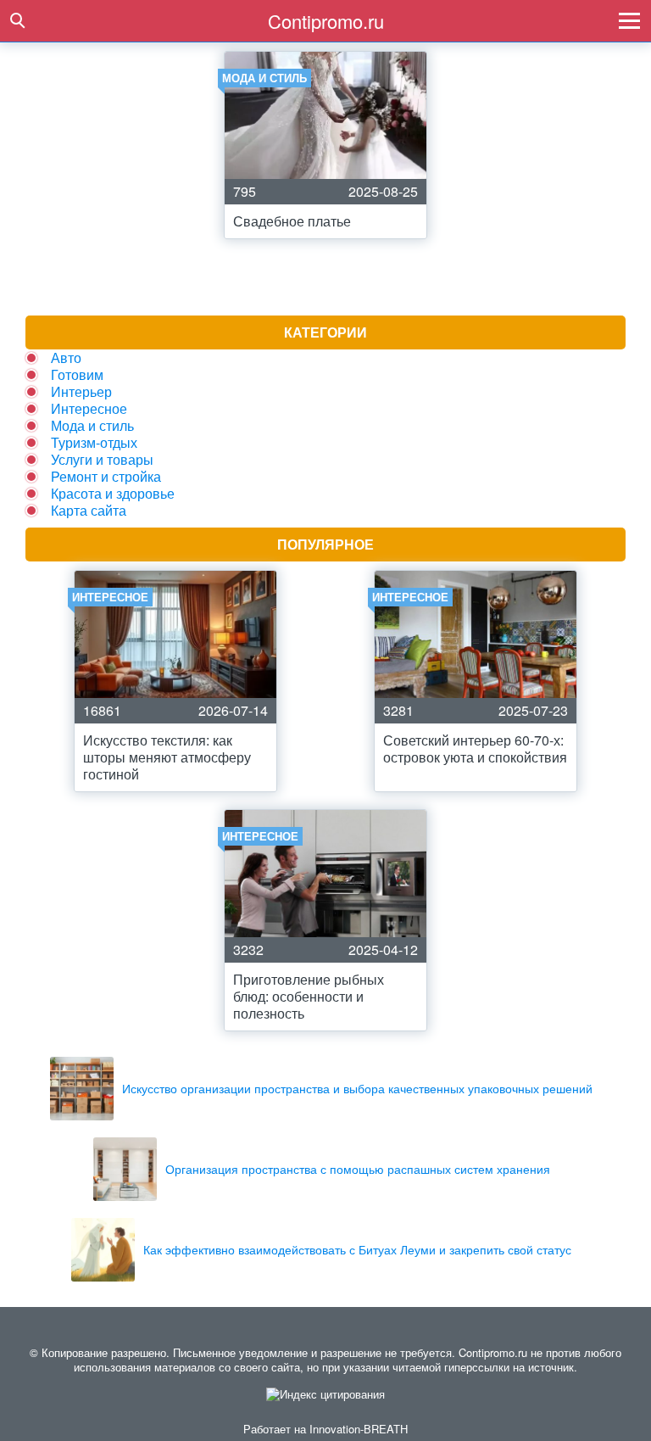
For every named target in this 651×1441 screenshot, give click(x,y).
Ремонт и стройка (106, 476)
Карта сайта (88, 510)
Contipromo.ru (326, 21)
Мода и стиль (92, 425)
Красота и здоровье (113, 493)
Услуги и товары (102, 459)
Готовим (77, 374)
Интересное (89, 408)
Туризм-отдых (94, 442)
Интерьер (81, 391)
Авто (66, 357)
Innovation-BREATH (358, 1429)
